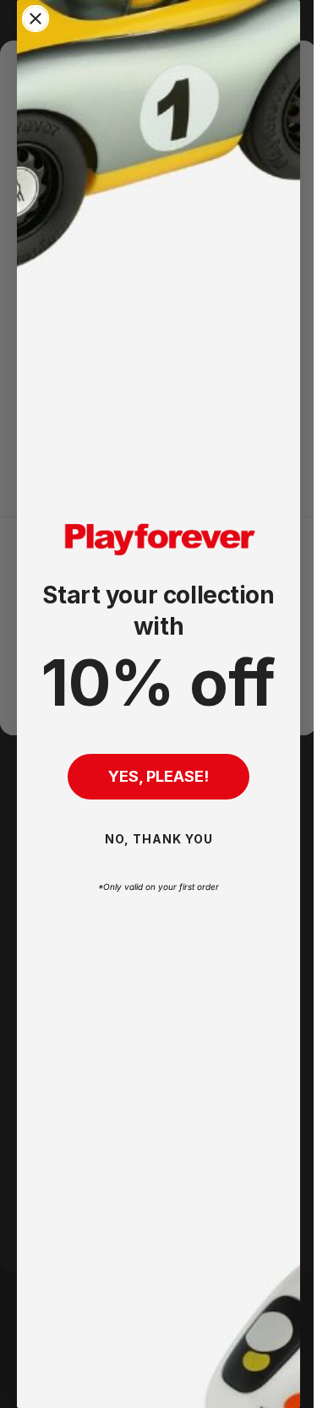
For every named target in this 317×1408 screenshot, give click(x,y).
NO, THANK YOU (152, 839)
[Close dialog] (35, 18)
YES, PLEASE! (152, 776)
